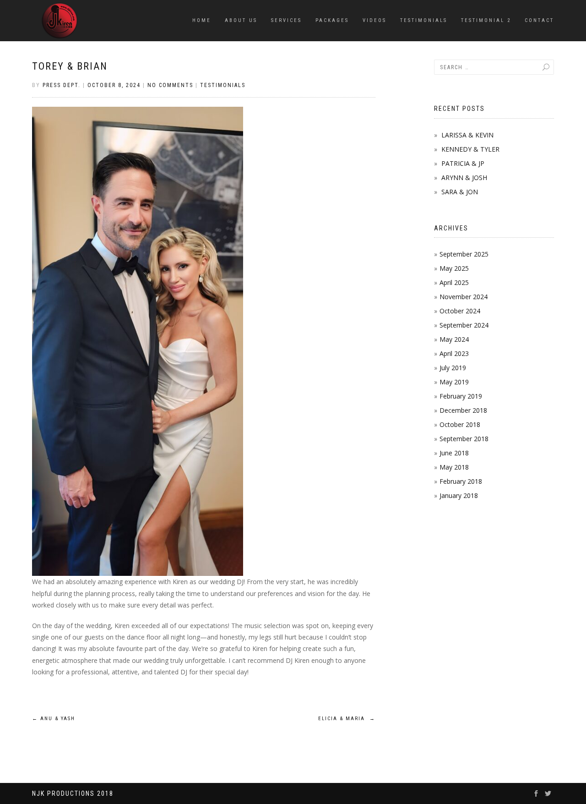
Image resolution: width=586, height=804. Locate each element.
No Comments (170, 85)
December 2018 (463, 410)
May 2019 (454, 381)
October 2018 (460, 424)
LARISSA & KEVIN (467, 135)
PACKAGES (332, 20)
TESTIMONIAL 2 (486, 20)
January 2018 (459, 495)
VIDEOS (374, 20)
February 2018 (461, 481)
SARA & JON (459, 191)
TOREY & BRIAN (70, 66)
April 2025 (454, 282)
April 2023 (454, 353)
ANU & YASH (53, 719)
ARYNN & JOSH (464, 177)
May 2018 (454, 467)
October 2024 (460, 310)
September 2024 (464, 325)
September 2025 (464, 254)
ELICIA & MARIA (346, 719)
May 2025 (454, 268)
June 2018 (454, 452)
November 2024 (464, 296)
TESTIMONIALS (423, 20)
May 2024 (454, 339)
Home (201, 20)
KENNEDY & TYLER (470, 149)
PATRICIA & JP (462, 163)
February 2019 (461, 396)
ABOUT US (241, 20)
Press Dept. (62, 85)
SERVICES (286, 20)
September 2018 (464, 438)
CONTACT (539, 20)
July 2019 (453, 367)
